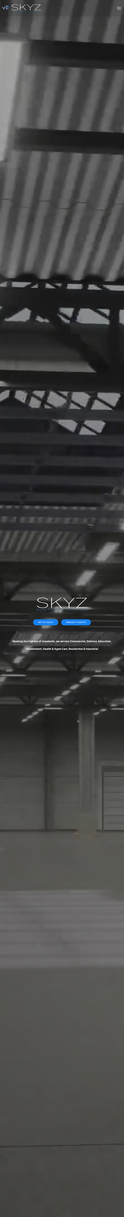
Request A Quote (76, 622)
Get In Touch (45, 622)
